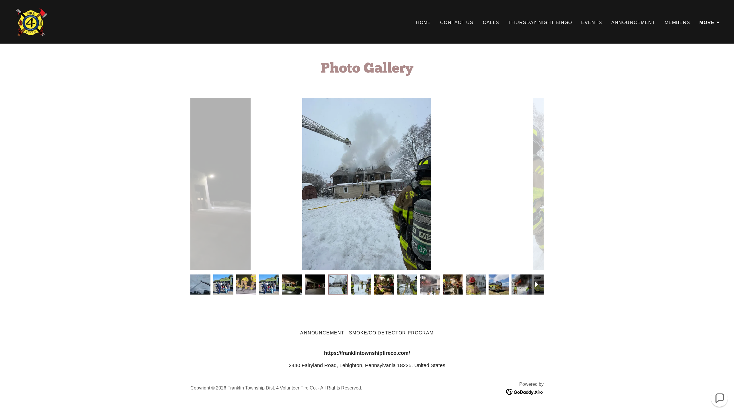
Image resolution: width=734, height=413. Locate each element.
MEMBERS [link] (677, 22)
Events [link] (591, 22)
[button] (709, 22)
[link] (32, 21)
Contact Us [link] (456, 22)
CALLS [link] (491, 22)
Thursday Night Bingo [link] (540, 22)
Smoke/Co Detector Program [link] (391, 332)
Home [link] (423, 22)
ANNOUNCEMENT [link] (633, 22)
